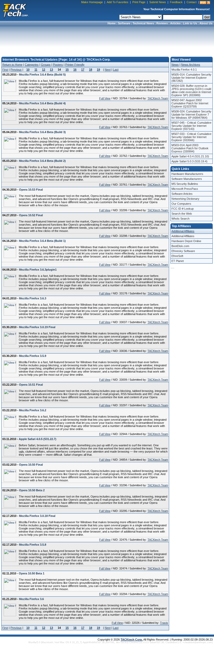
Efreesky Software (183, 251)
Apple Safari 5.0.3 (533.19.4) (189, 161)
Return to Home (12, 64)
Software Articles (182, 193)
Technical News (143, 23)
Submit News (157, 2)
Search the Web (181, 213)
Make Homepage (92, 2)
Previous (16, 69)
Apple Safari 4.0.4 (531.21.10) (190, 156)
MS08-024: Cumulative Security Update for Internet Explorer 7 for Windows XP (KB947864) (191, 114)
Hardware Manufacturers (187, 173)
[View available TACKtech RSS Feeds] (205, 2)
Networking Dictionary (185, 198)
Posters (58, 64)
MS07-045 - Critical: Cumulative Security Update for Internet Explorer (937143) (191, 125)
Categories (32, 64)
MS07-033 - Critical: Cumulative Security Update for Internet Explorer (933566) (191, 137)
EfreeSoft (177, 256)
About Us (205, 23)
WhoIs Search (180, 218)
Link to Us (190, 23)
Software (124, 23)
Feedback (176, 2)
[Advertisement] (107, 40)
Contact (192, 2)
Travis (164, 622)
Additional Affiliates (182, 231)
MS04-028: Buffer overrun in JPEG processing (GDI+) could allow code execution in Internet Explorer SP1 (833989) (191, 90)
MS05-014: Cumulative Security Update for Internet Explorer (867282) (191, 77)
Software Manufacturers (186, 178)
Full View (104, 98)
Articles (175, 23)
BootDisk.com (180, 246)
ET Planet (177, 260)
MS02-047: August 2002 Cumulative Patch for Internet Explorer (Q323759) (189, 103)
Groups (46, 64)
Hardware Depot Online (186, 241)
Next (108, 69)
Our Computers (181, 203)
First (5, 69)
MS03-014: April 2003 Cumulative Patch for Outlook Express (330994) (190, 148)
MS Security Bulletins (184, 183)
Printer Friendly (75, 64)
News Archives (190, 64)
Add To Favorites (117, 2)
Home (112, 23)
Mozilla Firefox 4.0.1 (184, 69)
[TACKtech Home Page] (16, 10)
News (175, 64)
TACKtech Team (157, 98)
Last (115, 69)
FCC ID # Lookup (182, 208)
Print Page (138, 2)
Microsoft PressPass (184, 188)
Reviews (162, 23)
